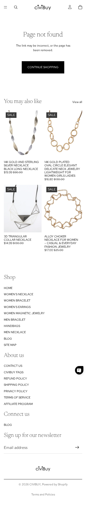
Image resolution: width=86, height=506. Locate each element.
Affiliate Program (18, 404)
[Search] (16, 7)
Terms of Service (17, 397)
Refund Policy (15, 378)
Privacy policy (15, 391)
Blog (8, 339)
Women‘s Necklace (18, 294)
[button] (79, 370)
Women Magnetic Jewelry (24, 313)
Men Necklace (15, 332)
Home (8, 288)
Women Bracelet (17, 301)
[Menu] (5, 7)
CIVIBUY (35, 484)
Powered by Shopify (55, 484)
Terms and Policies (43, 494)
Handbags (12, 326)
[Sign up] (77, 448)
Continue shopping (43, 67)
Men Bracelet (14, 320)
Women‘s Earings (17, 307)
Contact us (13, 366)
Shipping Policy (16, 385)
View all (77, 102)
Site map (10, 345)
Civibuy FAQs (13, 372)
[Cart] (80, 7)
